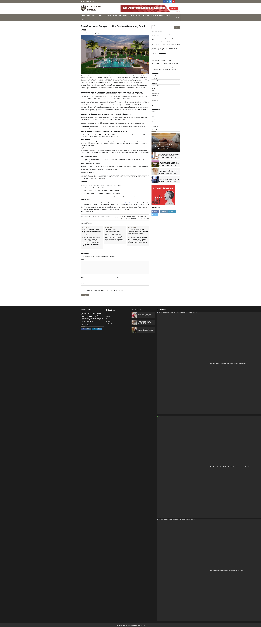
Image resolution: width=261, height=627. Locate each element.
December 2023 (155, 93)
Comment (83, 259)
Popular (100, 15)
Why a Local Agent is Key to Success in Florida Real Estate (145, 315)
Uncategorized (89, 211)
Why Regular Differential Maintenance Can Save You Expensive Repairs (144, 322)
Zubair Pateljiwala (155, 56)
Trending (108, 15)
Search (153, 25)
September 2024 (155, 85)
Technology (117, 15)
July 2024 (154, 88)
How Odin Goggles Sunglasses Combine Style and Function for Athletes (226, 570)
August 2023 (154, 103)
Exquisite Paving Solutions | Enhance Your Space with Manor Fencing (91, 231)
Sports (131, 15)
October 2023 (155, 98)
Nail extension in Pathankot (167, 60)
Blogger (98, 33)
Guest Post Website (157, 15)
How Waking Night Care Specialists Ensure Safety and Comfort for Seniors (169, 155)
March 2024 (154, 90)
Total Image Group (110, 229)
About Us (108, 316)
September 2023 (155, 100)
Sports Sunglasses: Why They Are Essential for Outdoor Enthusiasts (145, 329)
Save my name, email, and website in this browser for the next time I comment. (103, 290)
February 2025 (155, 78)
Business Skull (129, 625)
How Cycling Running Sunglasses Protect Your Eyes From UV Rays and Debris (228, 363)
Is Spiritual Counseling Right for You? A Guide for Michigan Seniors (165, 146)
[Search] (179, 17)
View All (152, 309)
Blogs (107, 318)
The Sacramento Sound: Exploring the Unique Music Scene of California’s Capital (169, 163)
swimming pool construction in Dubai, (101, 75)
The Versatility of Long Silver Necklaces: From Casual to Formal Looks (168, 170)
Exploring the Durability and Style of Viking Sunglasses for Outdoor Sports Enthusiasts (230, 466)
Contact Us (108, 321)
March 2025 (154, 75)
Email (118, 277)
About (94, 15)
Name (82, 277)
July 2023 (154, 105)
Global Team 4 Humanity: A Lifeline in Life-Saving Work (164, 41)
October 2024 (155, 83)
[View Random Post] (176, 17)
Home (83, 15)
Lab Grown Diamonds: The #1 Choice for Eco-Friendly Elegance (138, 230)
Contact (146, 15)
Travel (125, 15)
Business (138, 15)
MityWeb (143, 625)
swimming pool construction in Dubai (120, 202)
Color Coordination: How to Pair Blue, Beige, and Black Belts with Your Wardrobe (169, 178)
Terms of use (109, 323)
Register (168, 15)
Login (83, 19)
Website (83, 284)
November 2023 (155, 95)
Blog (88, 15)
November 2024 (155, 80)
